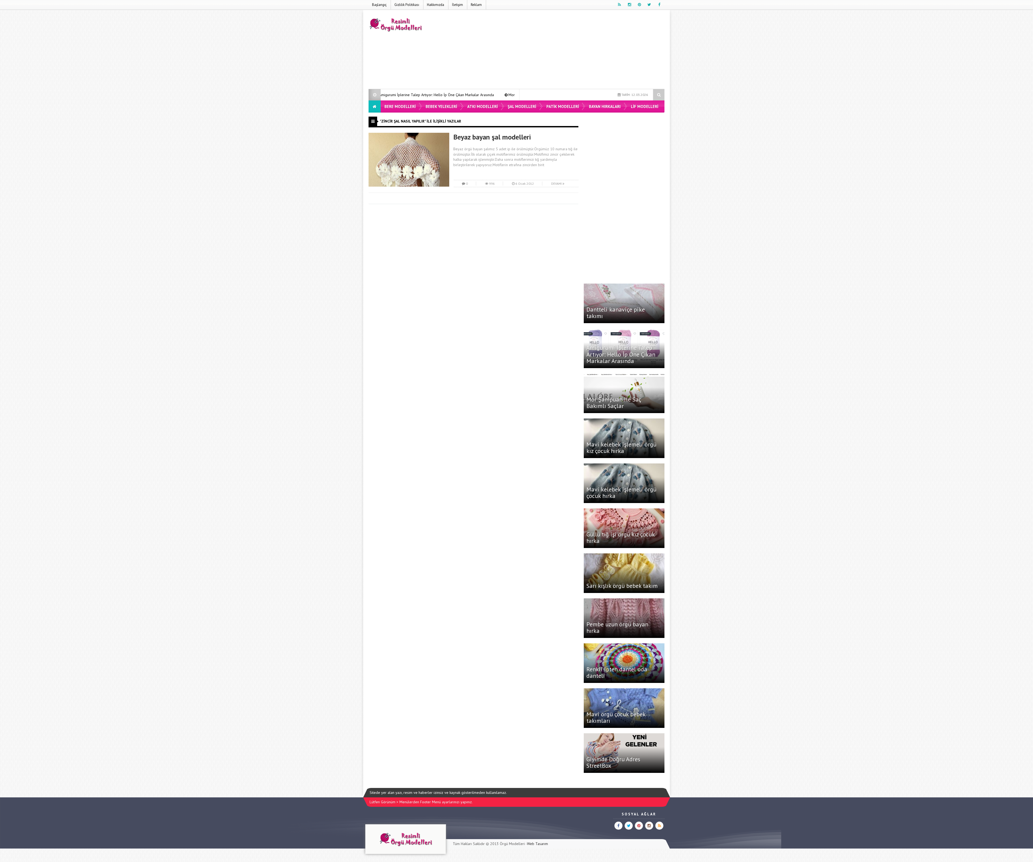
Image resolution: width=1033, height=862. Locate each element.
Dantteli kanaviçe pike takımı (615, 313)
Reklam (476, 4)
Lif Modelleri (644, 106)
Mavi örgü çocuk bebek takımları (615, 717)
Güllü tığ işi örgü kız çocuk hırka (620, 538)
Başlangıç (379, 4)
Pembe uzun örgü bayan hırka (617, 627)
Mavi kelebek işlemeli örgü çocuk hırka (621, 493)
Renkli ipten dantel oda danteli (616, 672)
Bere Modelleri (400, 106)
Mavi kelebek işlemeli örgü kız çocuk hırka (621, 448)
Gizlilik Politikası (406, 4)
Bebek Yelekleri (441, 106)
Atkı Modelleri (482, 106)
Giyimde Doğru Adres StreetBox (613, 762)
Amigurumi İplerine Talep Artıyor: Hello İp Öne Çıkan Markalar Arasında (620, 354)
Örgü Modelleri (512, 843)
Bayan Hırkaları (605, 106)
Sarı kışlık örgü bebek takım (622, 585)
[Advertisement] (566, 50)
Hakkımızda (435, 4)
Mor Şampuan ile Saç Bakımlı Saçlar (461, 94)
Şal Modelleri (522, 106)
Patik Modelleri (562, 106)
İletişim (457, 4)
